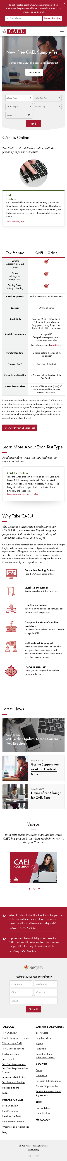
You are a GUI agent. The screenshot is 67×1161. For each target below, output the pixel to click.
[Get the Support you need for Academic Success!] (15, 768)
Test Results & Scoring (13, 1082)
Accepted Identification (14, 1077)
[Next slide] (57, 867)
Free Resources (10, 1111)
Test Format (8, 1059)
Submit (33, 1009)
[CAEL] (14, 31)
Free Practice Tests (11, 1116)
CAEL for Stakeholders (50, 1026)
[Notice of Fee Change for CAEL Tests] (15, 796)
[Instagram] (29, 1156)
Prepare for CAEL (12, 1099)
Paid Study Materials (13, 1121)
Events (39, 1070)
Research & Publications (48, 1080)
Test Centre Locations (13, 1048)
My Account (43, 1119)
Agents (39, 1043)
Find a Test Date (10, 1054)
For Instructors (43, 1113)
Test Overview (9, 1032)
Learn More (34, 72)
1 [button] (29, 889)
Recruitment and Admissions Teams (45, 1055)
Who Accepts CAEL (12, 1043)
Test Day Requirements (14, 1064)
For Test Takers (43, 1107)
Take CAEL (8, 1026)
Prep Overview (10, 1105)
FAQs (5, 1093)
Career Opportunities (47, 1086)
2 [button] (34, 889)
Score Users (42, 1032)
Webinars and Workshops (15, 1126)
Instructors (41, 1048)
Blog (4, 1132)
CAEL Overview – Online (15, 1038)
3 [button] (39, 889)
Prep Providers (43, 1038)
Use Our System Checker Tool (20, 427)
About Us (41, 1064)
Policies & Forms (10, 1087)
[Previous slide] (10, 867)
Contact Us (41, 1075)
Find (33, 124)
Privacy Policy (33, 1149)
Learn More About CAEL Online (22, 494)
